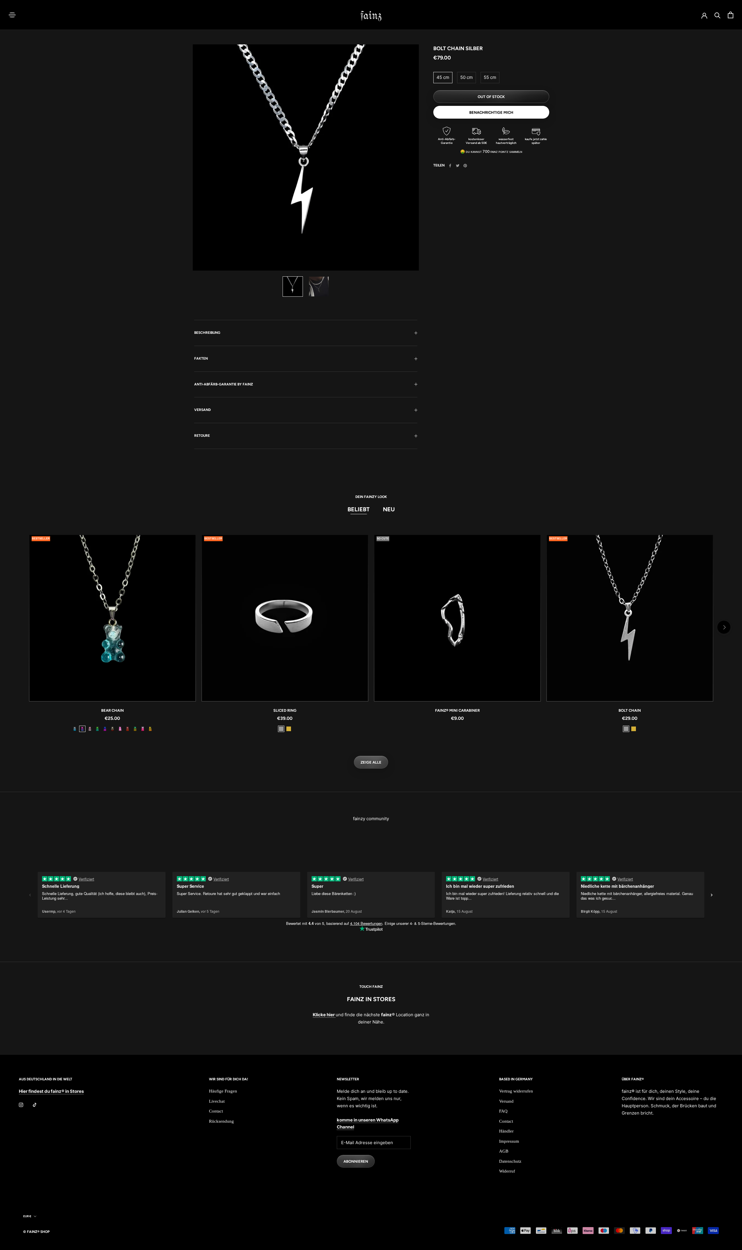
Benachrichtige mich (491, 112)
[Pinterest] (465, 165)
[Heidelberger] (82, 729)
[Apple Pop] (97, 729)
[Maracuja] (150, 729)
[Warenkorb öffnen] (730, 15)
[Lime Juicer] (135, 729)
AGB (503, 1151)
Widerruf (507, 1171)
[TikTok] (34, 1104)
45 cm (443, 77)
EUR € (27, 1216)
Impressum (509, 1141)
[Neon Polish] (120, 729)
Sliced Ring (285, 710)
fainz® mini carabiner (457, 710)
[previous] (18, 627)
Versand (202, 410)
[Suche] (717, 15)
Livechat (217, 1101)
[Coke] (112, 729)
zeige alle (371, 762)
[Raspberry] (127, 729)
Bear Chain (112, 710)
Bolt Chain (630, 710)
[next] (723, 627)
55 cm (490, 77)
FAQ (503, 1111)
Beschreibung (207, 333)
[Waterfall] (74, 729)
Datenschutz (510, 1161)
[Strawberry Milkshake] (90, 729)
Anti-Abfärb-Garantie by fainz (223, 384)
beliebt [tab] (359, 509)
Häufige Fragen (223, 1091)
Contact (216, 1111)
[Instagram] (21, 1104)
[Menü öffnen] (12, 14)
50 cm (466, 77)
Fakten (201, 358)
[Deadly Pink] (142, 729)
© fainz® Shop (36, 1232)
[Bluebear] (105, 729)
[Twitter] (457, 165)
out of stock (491, 97)
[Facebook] (450, 165)
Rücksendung (221, 1121)
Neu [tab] (389, 509)
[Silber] (281, 729)
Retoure (202, 436)
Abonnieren (355, 1161)
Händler (506, 1131)
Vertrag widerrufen (516, 1091)
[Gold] (288, 729)
